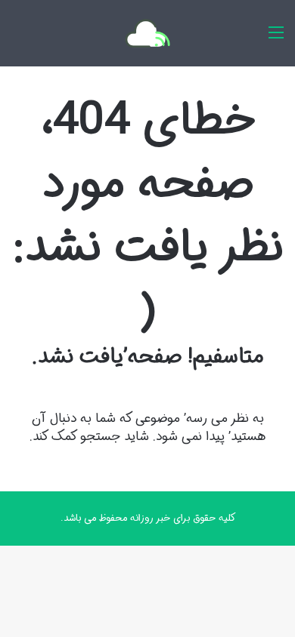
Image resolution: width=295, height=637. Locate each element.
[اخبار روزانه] (276, 39)
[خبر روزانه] (147, 33)
